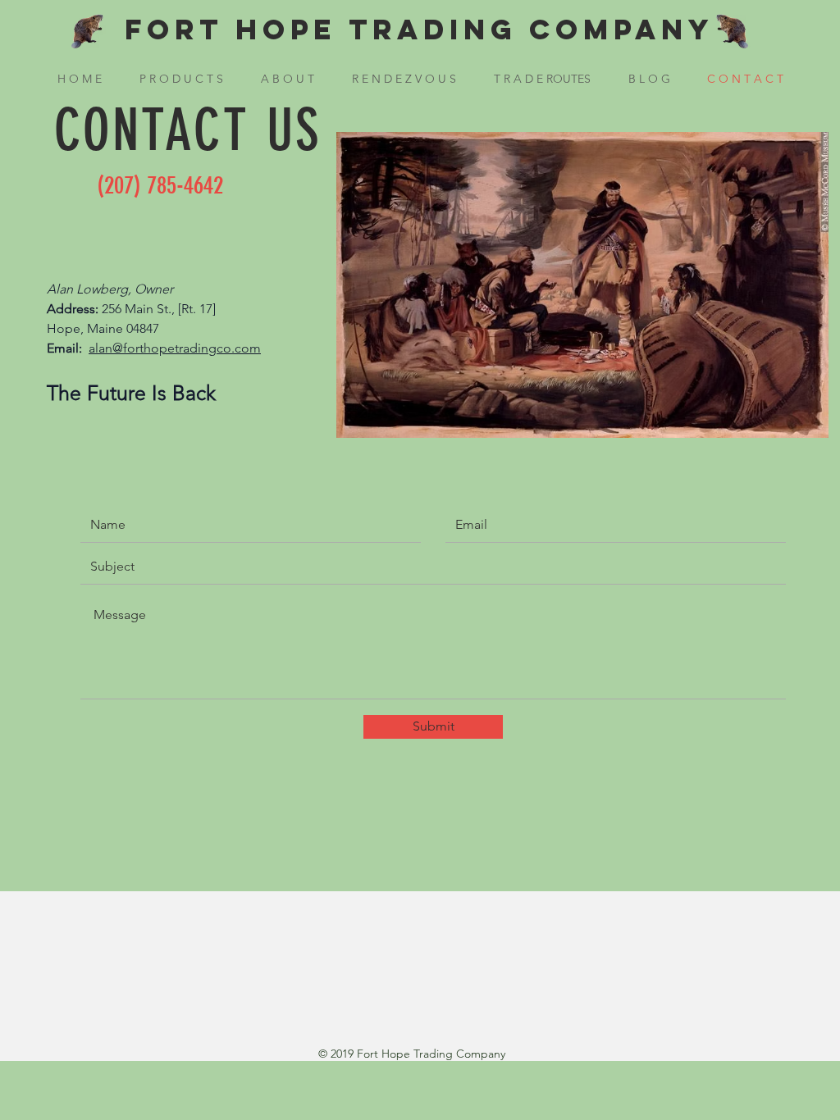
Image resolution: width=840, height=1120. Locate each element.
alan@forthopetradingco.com (175, 348)
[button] (181, 78)
